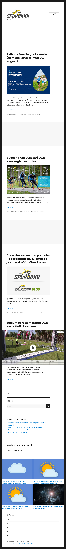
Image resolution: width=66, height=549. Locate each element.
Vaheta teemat (13, 394)
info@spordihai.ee (19, 543)
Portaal (11, 515)
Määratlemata (24, 312)
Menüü (54, 14)
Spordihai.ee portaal (12, 541)
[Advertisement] (33, 40)
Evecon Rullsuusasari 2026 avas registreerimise (25, 427)
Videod (9, 519)
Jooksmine (23, 114)
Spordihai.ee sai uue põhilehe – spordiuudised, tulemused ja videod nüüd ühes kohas (28, 258)
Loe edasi (10, 110)
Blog (8, 523)
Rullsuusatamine (24, 211)
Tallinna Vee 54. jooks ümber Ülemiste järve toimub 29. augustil (28, 57)
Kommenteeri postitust (34, 114)
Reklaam (30, 543)
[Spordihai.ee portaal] (18, 13)
